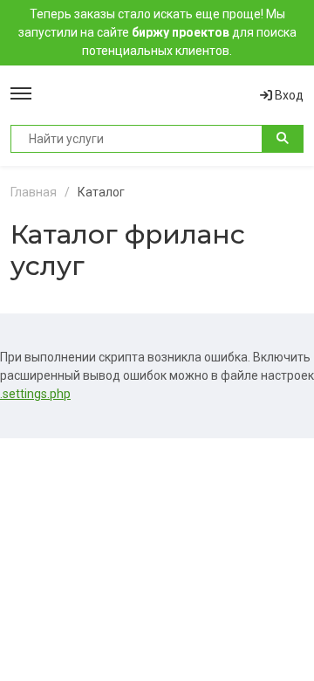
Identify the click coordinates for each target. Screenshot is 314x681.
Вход (288, 95)
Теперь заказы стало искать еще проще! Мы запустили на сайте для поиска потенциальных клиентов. (157, 32)
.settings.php (35, 394)
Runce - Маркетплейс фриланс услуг (145, 95)
